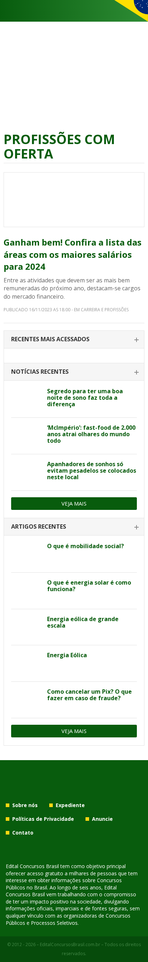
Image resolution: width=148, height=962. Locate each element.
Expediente (70, 805)
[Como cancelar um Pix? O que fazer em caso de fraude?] (26, 699)
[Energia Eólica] (26, 663)
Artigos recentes (38, 526)
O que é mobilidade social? (85, 546)
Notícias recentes (40, 372)
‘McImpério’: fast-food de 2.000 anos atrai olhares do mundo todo (91, 434)
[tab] (74, 339)
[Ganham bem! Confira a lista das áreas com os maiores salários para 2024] (74, 199)
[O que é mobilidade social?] (26, 554)
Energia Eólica (67, 655)
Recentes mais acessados (50, 339)
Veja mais (74, 503)
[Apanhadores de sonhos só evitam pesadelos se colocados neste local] (26, 472)
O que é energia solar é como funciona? (89, 585)
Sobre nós (25, 805)
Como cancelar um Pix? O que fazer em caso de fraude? (89, 695)
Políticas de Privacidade (43, 818)
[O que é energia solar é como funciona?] (26, 590)
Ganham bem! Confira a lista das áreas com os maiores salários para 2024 (73, 254)
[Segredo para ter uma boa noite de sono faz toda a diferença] (26, 399)
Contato (22, 832)
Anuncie (102, 818)
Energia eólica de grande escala (83, 622)
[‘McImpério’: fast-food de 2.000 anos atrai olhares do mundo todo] (26, 435)
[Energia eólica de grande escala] (26, 627)
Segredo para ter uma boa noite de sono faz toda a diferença (85, 397)
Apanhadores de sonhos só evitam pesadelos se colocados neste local (91, 470)
